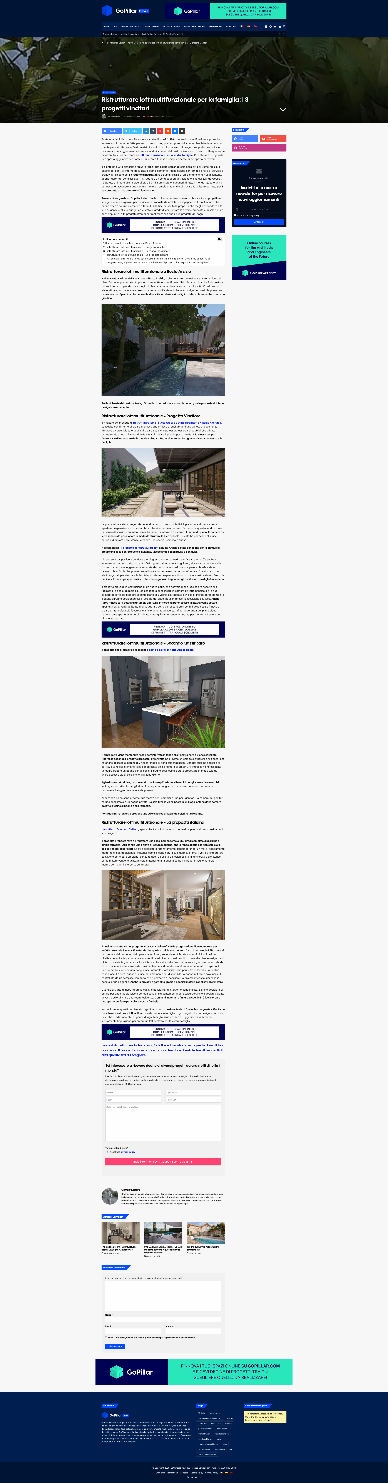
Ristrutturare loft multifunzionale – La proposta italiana (137, 254)
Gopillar (228, 1423)
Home (106, 26)
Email (108, 1326)
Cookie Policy (197, 1472)
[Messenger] (175, 131)
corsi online (216, 1423)
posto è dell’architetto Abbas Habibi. (172, 649)
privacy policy (128, 1152)
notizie (219, 1439)
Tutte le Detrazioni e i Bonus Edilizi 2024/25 (140, 31)
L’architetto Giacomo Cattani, (120, 829)
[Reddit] (168, 131)
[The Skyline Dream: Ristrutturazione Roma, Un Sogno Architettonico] (121, 1233)
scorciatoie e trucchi (223, 1449)
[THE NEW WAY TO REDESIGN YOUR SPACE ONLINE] (194, 1371)
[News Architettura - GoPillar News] (126, 11)
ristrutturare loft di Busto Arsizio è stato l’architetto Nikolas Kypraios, (177, 422)
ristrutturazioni (204, 1449)
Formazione (215, 26)
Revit (224, 1444)
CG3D (230, 1418)
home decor (222, 1428)
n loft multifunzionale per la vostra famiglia (165, 155)
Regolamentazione (194, 26)
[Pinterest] (160, 131)
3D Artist (201, 1413)
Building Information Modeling (210, 1418)
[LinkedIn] (146, 131)
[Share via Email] (182, 131)
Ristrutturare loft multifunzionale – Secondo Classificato (138, 250)
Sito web (170, 1326)
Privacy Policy (253, 215)
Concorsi (231, 26)
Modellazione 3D (130, 26)
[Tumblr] (153, 131)
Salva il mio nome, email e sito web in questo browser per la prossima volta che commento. (152, 1337)
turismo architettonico (207, 1454)
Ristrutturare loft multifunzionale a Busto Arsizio (133, 243)
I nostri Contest (134, 43)
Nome (109, 1315)
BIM (115, 26)
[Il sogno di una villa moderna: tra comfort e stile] (206, 1233)
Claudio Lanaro (113, 116)
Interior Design (171, 26)
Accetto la (241, 215)
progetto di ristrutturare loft (140, 547)
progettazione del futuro (208, 1444)
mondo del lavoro (205, 1439)
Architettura (151, 26)
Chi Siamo (160, 1472)
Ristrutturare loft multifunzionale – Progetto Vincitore (136, 247)
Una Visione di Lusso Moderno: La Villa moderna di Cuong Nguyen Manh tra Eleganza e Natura (163, 1250)
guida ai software (205, 1428)
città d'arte (202, 1423)
